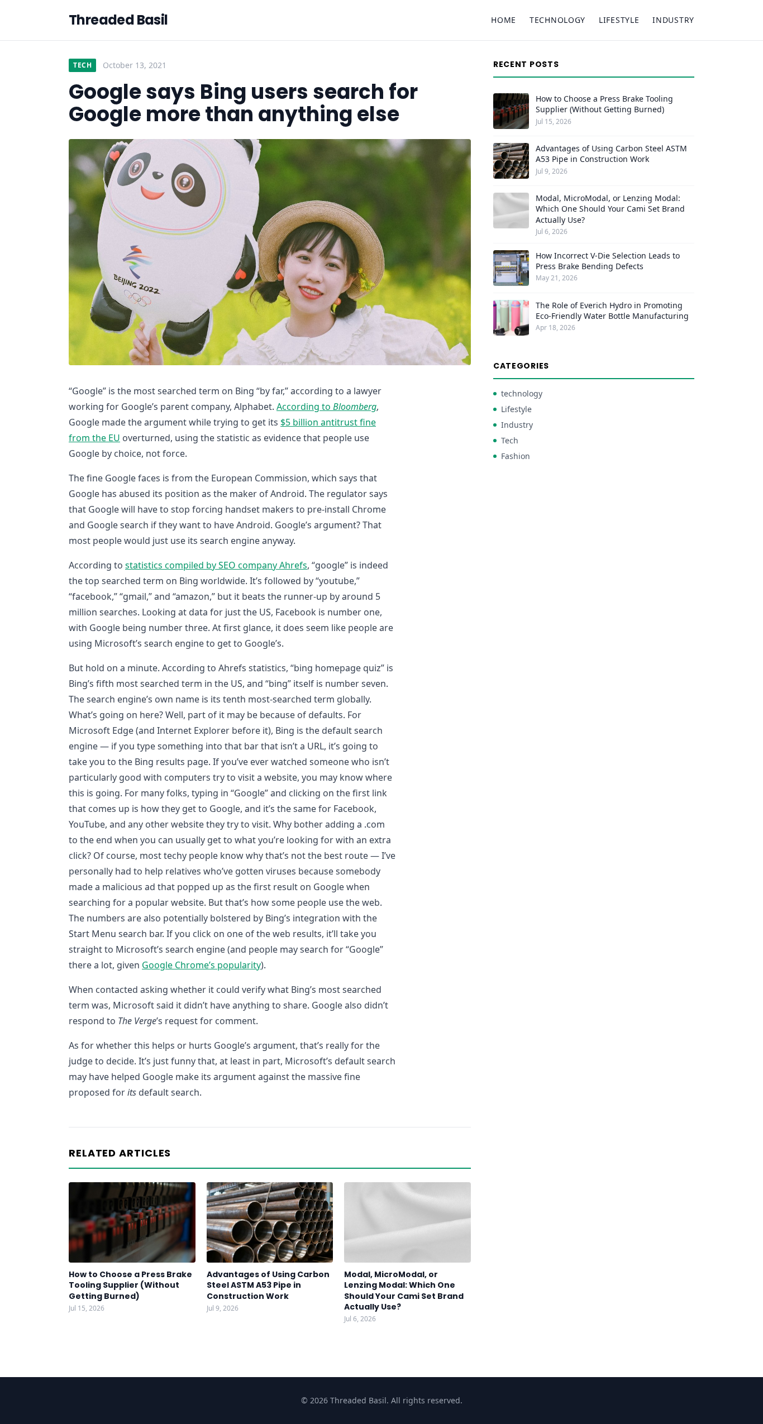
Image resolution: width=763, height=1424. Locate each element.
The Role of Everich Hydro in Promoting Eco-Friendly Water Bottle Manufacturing (612, 310)
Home (503, 20)
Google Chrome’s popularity (201, 965)
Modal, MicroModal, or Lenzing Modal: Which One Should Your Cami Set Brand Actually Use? (404, 1290)
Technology (557, 20)
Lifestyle (619, 20)
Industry (673, 20)
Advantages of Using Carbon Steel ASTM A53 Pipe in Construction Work (268, 1285)
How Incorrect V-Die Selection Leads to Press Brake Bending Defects (608, 260)
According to (326, 406)
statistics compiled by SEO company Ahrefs (216, 565)
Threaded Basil (118, 20)
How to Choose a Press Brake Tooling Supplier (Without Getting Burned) (130, 1285)
